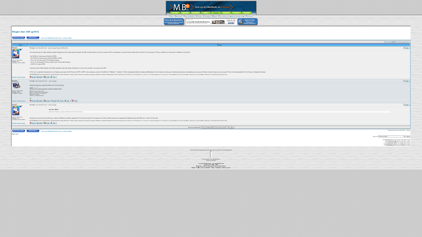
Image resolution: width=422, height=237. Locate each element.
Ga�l (197, 167)
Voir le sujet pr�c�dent (390, 42)
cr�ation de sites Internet (225, 168)
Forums (216, 13)
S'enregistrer (208, 16)
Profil (215, 16)
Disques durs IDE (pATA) (25, 31)
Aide (172, 16)
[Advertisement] (211, 27)
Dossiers (236, 13)
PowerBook (195, 13)
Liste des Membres (190, 16)
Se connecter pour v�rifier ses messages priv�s (232, 16)
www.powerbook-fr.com (204, 163)
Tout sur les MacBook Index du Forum (51, 38)
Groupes (199, 16)
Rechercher (179, 16)
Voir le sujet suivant (403, 42)
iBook (206, 13)
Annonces (226, 13)
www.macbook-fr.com (218, 163)
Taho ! (224, 166)
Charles (220, 166)
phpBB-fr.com (213, 160)
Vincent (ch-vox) (212, 166)
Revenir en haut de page (18, 77)
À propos (247, 13)
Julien (212, 167)
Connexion (250, 16)
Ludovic (205, 166)
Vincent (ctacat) (226, 167)
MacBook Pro (203, 168)
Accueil (175, 13)
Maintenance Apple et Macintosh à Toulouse (214, 168)
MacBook (185, 13)
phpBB (208, 159)
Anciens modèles (67, 38)
